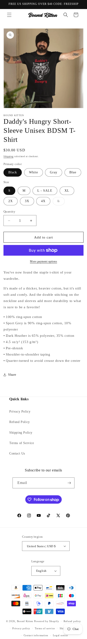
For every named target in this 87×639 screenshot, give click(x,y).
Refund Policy (19, 422)
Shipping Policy (20, 432)
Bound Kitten (25, 621)
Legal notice (60, 635)
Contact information (36, 635)
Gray (53, 172)
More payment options (43, 261)
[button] (9, 15)
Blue (72, 172)
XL (66, 190)
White (33, 172)
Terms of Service (21, 443)
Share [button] (12, 374)
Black (12, 172)
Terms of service (45, 628)
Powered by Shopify (46, 621)
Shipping (8, 156)
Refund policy (72, 621)
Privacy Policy (19, 411)
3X (27, 201)
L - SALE (44, 190)
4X (43, 201)
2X (10, 201)
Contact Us (17, 453)
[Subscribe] (69, 482)
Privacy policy (21, 628)
